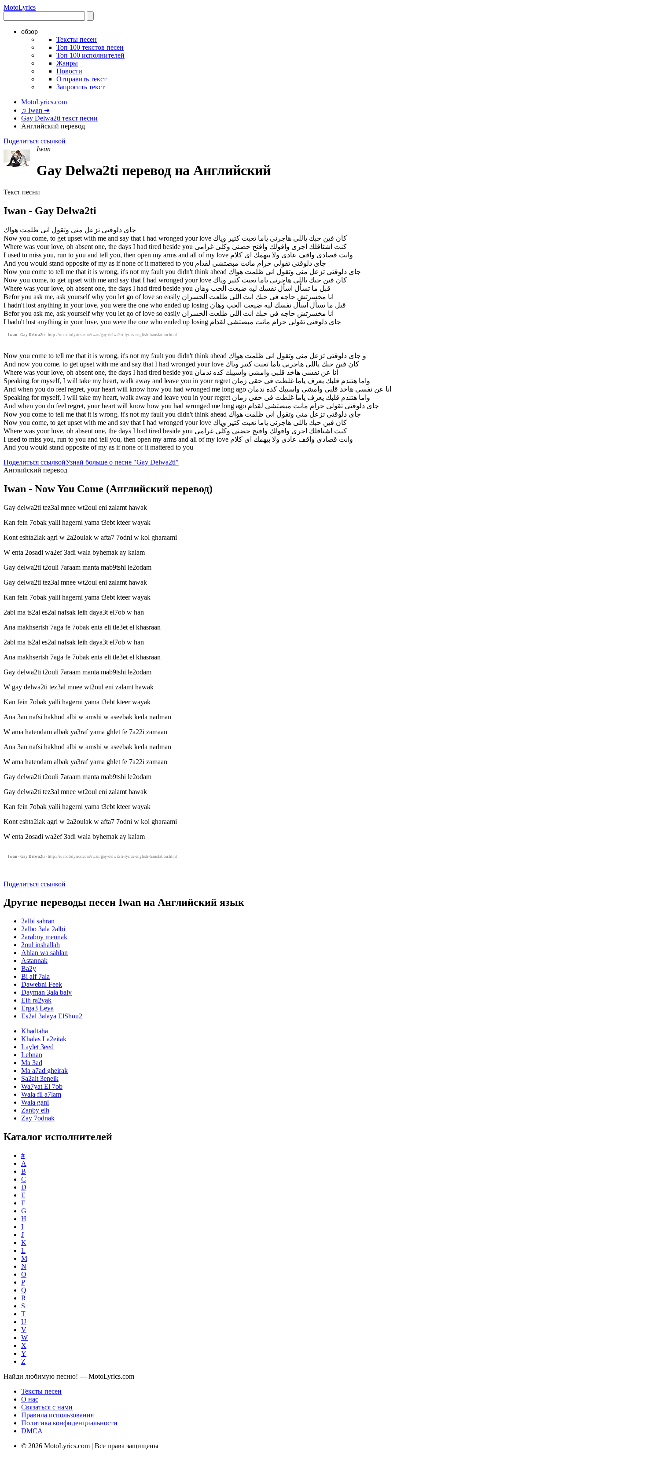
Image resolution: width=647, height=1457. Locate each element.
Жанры (67, 63)
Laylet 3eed (37, 1047)
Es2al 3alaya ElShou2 (51, 1016)
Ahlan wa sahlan (44, 952)
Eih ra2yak (36, 1000)
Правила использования (57, 1415)
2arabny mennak (44, 937)
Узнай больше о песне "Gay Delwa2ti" (122, 462)
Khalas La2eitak (43, 1039)
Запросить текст (80, 87)
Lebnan (31, 1054)
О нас (29, 1399)
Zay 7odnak (38, 1118)
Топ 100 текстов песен (90, 47)
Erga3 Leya (37, 1008)
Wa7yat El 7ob (41, 1086)
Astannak (34, 960)
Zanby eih (35, 1110)
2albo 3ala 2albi (43, 929)
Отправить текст (81, 79)
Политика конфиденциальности (69, 1423)
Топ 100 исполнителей (90, 55)
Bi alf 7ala (35, 976)
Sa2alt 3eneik (40, 1078)
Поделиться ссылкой (35, 141)
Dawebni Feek (41, 984)
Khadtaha (34, 1031)
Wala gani (35, 1102)
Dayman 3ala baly (46, 992)
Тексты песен (76, 39)
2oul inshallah (40, 944)
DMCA (32, 1431)
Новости (69, 71)
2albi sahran (38, 921)
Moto (20, 7)
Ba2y (28, 968)
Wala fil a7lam (41, 1094)
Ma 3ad (31, 1062)
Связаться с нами (47, 1407)
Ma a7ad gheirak (44, 1070)
